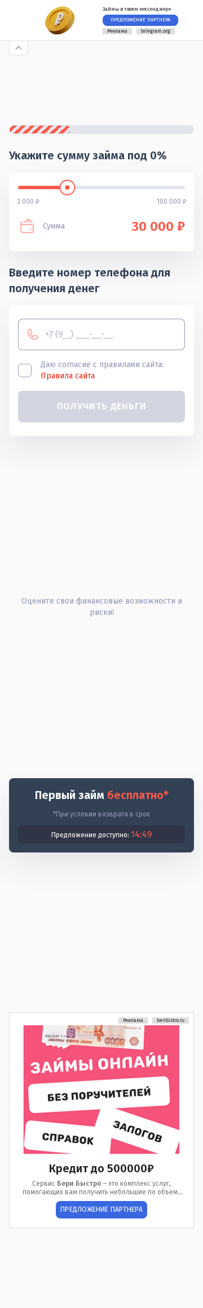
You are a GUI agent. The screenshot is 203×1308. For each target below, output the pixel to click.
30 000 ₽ (158, 226)
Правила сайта (68, 376)
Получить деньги (102, 406)
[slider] (67, 187)
